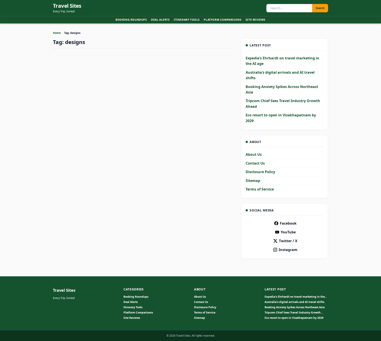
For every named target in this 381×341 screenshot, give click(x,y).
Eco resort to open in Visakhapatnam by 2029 (294, 318)
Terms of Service (260, 189)
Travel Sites (67, 5)
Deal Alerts (160, 20)
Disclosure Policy (260, 171)
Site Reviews (255, 20)
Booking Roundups (131, 20)
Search (320, 8)
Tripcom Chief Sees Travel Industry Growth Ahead (293, 312)
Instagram (288, 249)
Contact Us (255, 163)
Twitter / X (288, 240)
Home (57, 33)
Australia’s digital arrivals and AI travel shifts (294, 302)
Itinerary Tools (187, 20)
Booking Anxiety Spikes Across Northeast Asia (295, 307)
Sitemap (253, 180)
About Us (254, 154)
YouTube (288, 232)
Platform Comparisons (222, 20)
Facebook (288, 223)
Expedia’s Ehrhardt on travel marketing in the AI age (295, 297)
